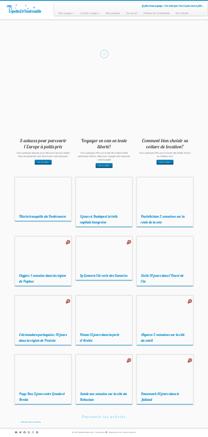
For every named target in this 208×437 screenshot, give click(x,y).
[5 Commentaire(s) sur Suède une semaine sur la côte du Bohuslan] (129, 363)
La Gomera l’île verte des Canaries (103, 275)
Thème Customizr (129, 432)
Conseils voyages (89, 13)
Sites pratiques (113, 13)
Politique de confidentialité (157, 13)
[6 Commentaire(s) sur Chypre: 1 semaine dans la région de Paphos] (69, 244)
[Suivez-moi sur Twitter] (21, 432)
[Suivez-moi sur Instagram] (34, 432)
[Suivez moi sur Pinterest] (38, 432)
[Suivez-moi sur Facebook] (25, 432)
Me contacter (182, 13)
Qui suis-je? (131, 13)
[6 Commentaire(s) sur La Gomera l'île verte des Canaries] (129, 244)
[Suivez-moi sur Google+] (30, 432)
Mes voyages (65, 13)
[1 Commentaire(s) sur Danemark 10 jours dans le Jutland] (190, 363)
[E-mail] (17, 432)
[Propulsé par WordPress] (106, 432)
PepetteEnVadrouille (86, 432)
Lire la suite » (43, 162)
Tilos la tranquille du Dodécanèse (42, 216)
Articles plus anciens (29, 422)
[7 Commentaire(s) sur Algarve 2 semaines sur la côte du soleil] (190, 303)
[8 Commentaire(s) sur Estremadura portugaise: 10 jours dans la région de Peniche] (69, 303)
